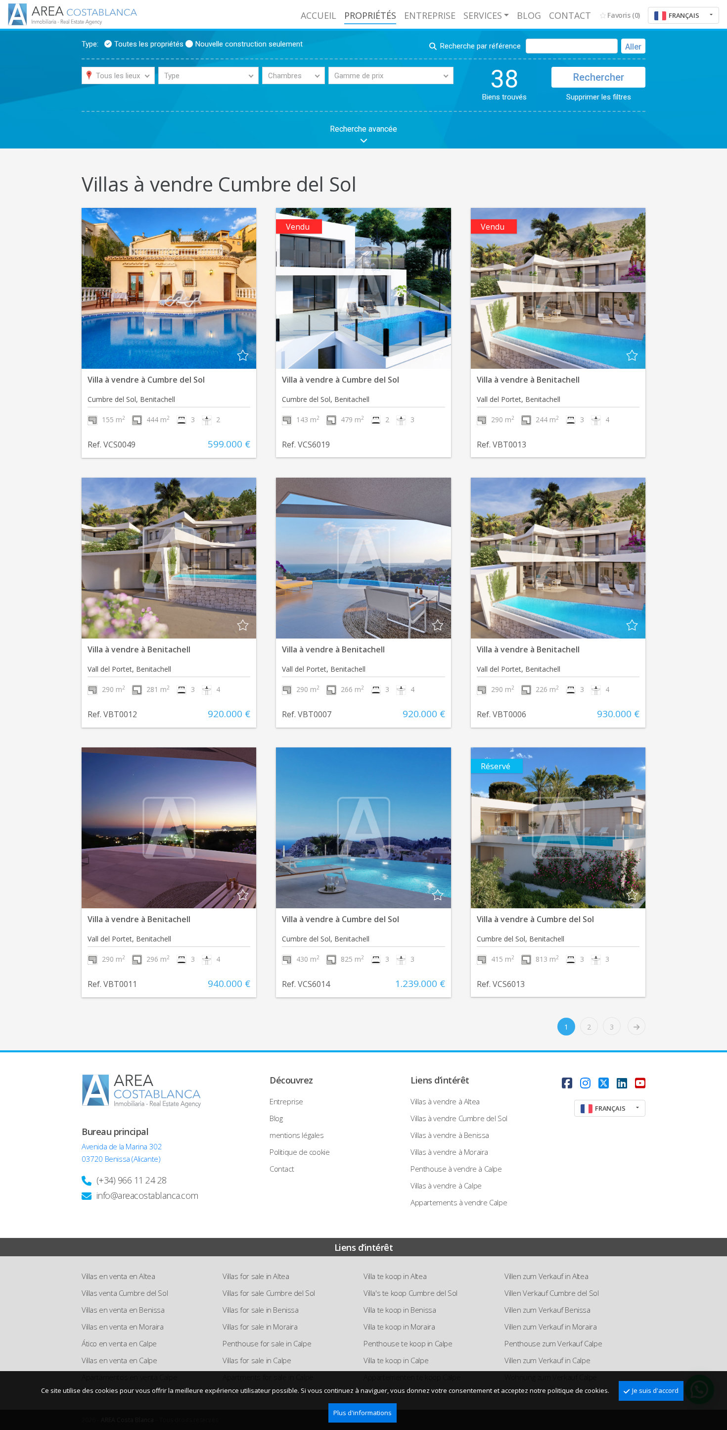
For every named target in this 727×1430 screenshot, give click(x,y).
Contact (570, 15)
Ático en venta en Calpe (119, 1343)
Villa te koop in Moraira (399, 1326)
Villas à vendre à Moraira (449, 1152)
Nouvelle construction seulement (249, 44)
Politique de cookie (299, 1152)
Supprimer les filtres (598, 97)
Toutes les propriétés (148, 44)
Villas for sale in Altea (256, 1276)
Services (482, 15)
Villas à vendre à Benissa (449, 1135)
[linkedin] (622, 1083)
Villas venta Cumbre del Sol (125, 1293)
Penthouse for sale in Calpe (267, 1343)
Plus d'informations (362, 1412)
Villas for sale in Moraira (260, 1326)
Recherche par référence (480, 46)
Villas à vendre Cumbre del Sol (458, 1118)
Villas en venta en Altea (118, 1276)
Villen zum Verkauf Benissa (547, 1310)
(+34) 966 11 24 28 (131, 1180)
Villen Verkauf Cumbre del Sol (551, 1293)
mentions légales (297, 1135)
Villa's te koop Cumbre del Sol (410, 1293)
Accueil (318, 15)
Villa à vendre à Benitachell (528, 379)
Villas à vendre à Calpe (446, 1185)
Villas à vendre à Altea (445, 1101)
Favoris (623, 15)
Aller (633, 46)
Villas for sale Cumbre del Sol (269, 1293)
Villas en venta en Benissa (123, 1310)
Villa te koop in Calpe (396, 1360)
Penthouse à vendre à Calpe (456, 1169)
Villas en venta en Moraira (123, 1326)
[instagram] (585, 1083)
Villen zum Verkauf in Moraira (550, 1326)
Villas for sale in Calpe (257, 1360)
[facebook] (567, 1083)
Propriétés (370, 15)
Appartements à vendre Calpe (458, 1202)
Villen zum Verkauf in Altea (546, 1276)
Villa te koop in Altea (395, 1276)
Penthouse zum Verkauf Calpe (553, 1343)
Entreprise (429, 15)
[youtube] (640, 1083)
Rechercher (598, 77)
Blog (529, 15)
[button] (683, 15)
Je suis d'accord (655, 1390)
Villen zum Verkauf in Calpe (547, 1360)
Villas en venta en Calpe (119, 1360)
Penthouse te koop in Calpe (408, 1343)
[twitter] (603, 1083)
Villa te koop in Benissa (400, 1310)
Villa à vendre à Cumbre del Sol (146, 379)
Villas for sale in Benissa (261, 1310)
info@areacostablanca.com (147, 1195)
